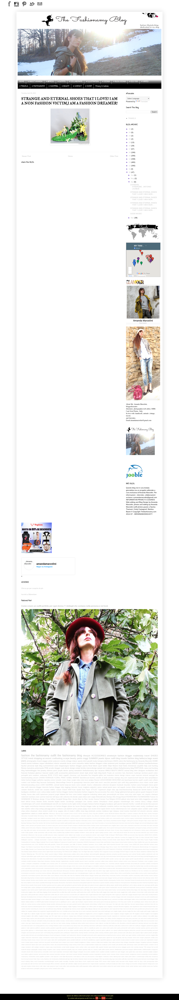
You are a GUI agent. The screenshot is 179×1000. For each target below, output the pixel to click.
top (134, 832)
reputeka (47, 780)
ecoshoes (39, 873)
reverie (94, 809)
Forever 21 (154, 797)
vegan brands (94, 963)
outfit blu (105, 925)
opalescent (134, 923)
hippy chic (90, 890)
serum (72, 942)
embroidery (84, 820)
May (133, 178)
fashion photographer (126, 878)
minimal (145, 775)
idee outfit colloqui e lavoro (133, 892)
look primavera (146, 909)
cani (84, 801)
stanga (40, 949)
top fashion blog (107, 959)
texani (27, 959)
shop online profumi (114, 942)
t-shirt (114, 832)
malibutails (103, 806)
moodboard (150, 806)
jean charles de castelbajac (132, 902)
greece (96, 887)
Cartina (96, 837)
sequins (148, 794)
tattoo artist (128, 956)
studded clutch (94, 952)
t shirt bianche (54, 956)
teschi (23, 959)
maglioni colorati (139, 913)
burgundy (81, 859)
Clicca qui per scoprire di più (32, 588)
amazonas (125, 854)
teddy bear (148, 956)
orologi (41, 809)
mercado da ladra (40, 918)
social (151, 782)
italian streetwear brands (150, 899)
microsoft (79, 918)
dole (39, 820)
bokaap (23, 859)
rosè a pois (47, 940)
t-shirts (111, 956)
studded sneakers (79, 832)
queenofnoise (134, 782)
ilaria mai (148, 894)
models (58, 921)
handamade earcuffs (116, 887)
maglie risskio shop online (70, 913)
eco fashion (63, 804)
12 (130, 166)
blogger (57, 768)
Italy (145, 766)
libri (67, 794)
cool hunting (153, 766)
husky (114, 890)
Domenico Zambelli (90, 839)
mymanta (62, 828)
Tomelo (64, 816)
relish (48, 830)
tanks (123, 956)
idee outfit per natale (42, 894)
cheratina (34, 861)
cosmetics (80, 763)
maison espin (130, 775)
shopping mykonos (146, 942)
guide (100, 887)
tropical (113, 961)
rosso (141, 782)
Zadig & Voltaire (58, 854)
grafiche (87, 887)
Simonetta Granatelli (27, 816)
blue (148, 816)
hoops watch (108, 890)
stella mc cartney (92, 949)
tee (51, 797)
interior (56, 763)
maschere (137, 825)
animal (126, 770)
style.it (97, 832)
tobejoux (116, 811)
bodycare (68, 785)
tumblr (37, 790)
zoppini (102, 835)
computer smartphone (32, 863)
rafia (28, 830)
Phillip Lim (77, 849)
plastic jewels (148, 932)
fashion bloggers (62, 792)
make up (95, 806)
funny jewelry (30, 885)
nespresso (38, 923)
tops (113, 959)
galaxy (59, 885)
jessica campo (36, 904)
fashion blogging (100, 804)
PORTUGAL (139, 768)
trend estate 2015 (96, 961)
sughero (30, 954)
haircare (141, 778)
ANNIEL (155, 835)
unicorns (149, 811)
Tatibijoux (75, 851)
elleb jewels (55, 873)
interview (121, 823)
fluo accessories (101, 792)
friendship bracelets (136, 882)
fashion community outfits (136, 875)
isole (26, 899)
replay (40, 937)
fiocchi (147, 880)
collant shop (104, 861)
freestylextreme (125, 882)
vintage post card (152, 963)
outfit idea (111, 925)
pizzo (134, 932)
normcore (92, 923)
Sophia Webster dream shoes (37, 851)
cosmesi (111, 778)
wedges (91, 780)
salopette (134, 809)
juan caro (66, 904)
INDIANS (41, 844)
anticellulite (30, 856)
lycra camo (82, 911)
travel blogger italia (152, 959)
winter (50, 761)
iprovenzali (143, 823)
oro (34, 925)
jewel (92, 782)
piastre (111, 932)
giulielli (46, 887)
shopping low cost (128, 830)
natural (104, 787)
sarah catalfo (153, 809)
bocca (156, 856)
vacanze (101, 770)
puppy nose (87, 809)
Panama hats (41, 849)
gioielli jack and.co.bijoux (130, 885)
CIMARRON (73, 837)
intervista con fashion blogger (56, 806)
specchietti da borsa (115, 947)
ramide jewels (141, 935)
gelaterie (69, 885)
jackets (32, 825)
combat (120, 861)
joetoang (58, 904)
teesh (104, 773)
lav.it (43, 906)
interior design (120, 775)
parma (128, 763)
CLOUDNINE (82, 837)
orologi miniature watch (56, 925)
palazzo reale (25, 928)
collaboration (97, 785)
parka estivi (106, 928)
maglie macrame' (41, 913)
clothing (72, 818)
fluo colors (110, 792)
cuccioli (146, 866)
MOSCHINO (116, 780)
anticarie (23, 856)
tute (41, 790)
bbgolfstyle (127, 816)
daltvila (84, 868)
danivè (101, 868)
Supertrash (102, 790)
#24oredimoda (101, 797)
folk (44, 823)
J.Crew (47, 799)
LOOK (42, 785)
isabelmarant (154, 897)
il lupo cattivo (141, 894)
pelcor (103, 930)
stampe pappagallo (32, 949)
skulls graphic (29, 832)
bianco (149, 790)
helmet (60, 890)
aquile (38, 856)
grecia (91, 887)
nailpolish (93, 787)
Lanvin (106, 813)
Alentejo (109, 797)
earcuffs (55, 804)
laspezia (30, 906)
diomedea (84, 775)
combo (125, 861)
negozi (42, 763)
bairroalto (103, 816)
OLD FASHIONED (123, 847)
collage (149, 801)
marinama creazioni (89, 916)
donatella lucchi (45, 820)
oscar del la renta (75, 925)
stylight (150, 952)
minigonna (119, 918)
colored (115, 861)
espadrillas (99, 820)
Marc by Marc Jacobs (85, 799)
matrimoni (123, 916)
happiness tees (25, 890)
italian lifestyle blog (98, 899)
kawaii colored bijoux (91, 904)
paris (55, 770)
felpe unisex (147, 820)
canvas (116, 859)
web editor (63, 966)
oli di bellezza (113, 923)
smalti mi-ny (52, 811)
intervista (42, 806)
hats (123, 773)
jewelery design (45, 904)
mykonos (57, 828)
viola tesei (84, 780)
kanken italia (81, 904)
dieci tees (50, 870)
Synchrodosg (58, 851)
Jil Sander (79, 844)
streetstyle (112, 756)
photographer (131, 828)
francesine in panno (98, 882)
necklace (144, 773)
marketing (93, 794)
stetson (112, 949)
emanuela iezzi (73, 873)
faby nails (67, 875)
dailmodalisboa (77, 868)
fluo (89, 775)
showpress (137, 830)
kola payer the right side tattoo (115, 904)
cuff (33, 804)
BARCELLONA (35, 837)
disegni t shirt (83, 870)
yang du (42, 968)
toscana (138, 832)
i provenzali (120, 890)
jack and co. (68, 902)
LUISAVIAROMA (106, 780)
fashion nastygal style (87, 878)
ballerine (108, 816)
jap (109, 902)
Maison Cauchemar (34, 847)
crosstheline (118, 866)
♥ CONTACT (77, 86)
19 (130, 142)
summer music (105, 954)
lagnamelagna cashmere (143, 904)
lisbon (95, 766)
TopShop (96, 851)
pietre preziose (118, 932)
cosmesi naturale (84, 863)
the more (130, 832)
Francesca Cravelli (65, 842)
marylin (109, 916)
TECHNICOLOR (67, 851)
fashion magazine (88, 792)
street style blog (95, 773)
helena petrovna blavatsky (50, 890)
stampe (141, 763)
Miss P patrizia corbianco (130, 813)
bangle (82, 856)
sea (43, 942)
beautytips (134, 816)
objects (101, 923)
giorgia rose (141, 885)
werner (94, 835)
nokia (79, 923)
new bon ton (54, 923)
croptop (131, 818)
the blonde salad (76, 797)
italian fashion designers (59, 899)
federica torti (90, 880)
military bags (96, 918)
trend (30, 758)
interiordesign (91, 768)
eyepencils (24, 875)
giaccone (87, 885)
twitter (105, 766)
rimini (99, 809)
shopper (137, 942)
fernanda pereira (140, 880)
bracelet (51, 801)
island (23, 899)
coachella (91, 861)
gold (64, 887)
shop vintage (124, 942)
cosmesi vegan (94, 863)
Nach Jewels (148, 813)
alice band (130, 799)
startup (58, 949)
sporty (80, 761)
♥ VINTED (145, 81)
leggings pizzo (103, 906)
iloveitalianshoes (32, 897)
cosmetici (118, 773)
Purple (109, 773)
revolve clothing (55, 830)
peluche (124, 828)
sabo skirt (54, 940)
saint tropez (137, 794)
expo (104, 820)
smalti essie (97, 944)
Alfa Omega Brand (119, 797)
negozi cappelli (131, 921)
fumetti (52, 823)
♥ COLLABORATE (75, 81)
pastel (110, 787)
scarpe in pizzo (134, 940)
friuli (143, 882)
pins (124, 932)
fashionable (55, 880)
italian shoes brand (137, 899)
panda (48, 928)
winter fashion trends (123, 966)
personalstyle (111, 794)
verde (40, 813)
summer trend (44, 797)
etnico (120, 873)
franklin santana (109, 882)
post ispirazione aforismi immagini (77, 935)
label (126, 904)
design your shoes (41, 870)
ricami (60, 937)
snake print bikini (139, 944)
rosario (29, 940)
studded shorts (69, 832)
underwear (43, 775)
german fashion (77, 885)
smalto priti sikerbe (117, 944)
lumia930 (53, 911)
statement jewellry (66, 949)
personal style (31, 932)
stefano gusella (82, 949)
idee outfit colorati (146, 892)
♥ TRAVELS (23, 86)
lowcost (45, 773)
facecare (43, 782)
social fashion (57, 947)
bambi (62, 785)
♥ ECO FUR (133, 81)
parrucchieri (154, 928)
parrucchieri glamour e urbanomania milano (34, 930)
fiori (39, 770)
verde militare (69, 835)
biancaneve (123, 856)
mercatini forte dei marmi (52, 918)
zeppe (93, 797)
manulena (30, 768)
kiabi (96, 782)
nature (100, 794)
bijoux (107, 758)
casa (146, 768)
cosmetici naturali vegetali (116, 863)
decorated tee (29, 820)
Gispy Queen (115, 842)
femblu (83, 768)
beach (90, 856)
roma (126, 794)
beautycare (137, 790)
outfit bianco (99, 925)
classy (143, 801)
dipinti (77, 870)
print (30, 775)
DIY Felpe (136, 837)
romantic (59, 780)
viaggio (45, 761)
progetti (108, 935)
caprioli (131, 859)
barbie (86, 856)
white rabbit (92, 966)
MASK (135, 844)
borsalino (40, 859)
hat (105, 775)
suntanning (144, 954)
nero (22, 809)
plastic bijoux (140, 932)
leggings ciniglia (67, 906)
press (115, 787)
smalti (35, 832)
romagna (80, 830)
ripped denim (105, 809)
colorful (155, 801)
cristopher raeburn (98, 866)
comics (23, 863)
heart (96, 823)
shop (121, 830)
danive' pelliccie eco (92, 868)
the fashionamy (40, 755)
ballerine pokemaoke (73, 856)
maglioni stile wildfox (32, 916)
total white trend (132, 959)
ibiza (146, 778)
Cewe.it (71, 813)
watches (45, 813)
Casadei (66, 813)
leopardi (150, 906)
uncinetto (57, 963)
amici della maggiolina (143, 799)
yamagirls (37, 968)
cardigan (30, 818)
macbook (89, 911)
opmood (145, 923)
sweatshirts (32, 956)
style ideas (139, 952)
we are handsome (86, 835)
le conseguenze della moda (54, 906)
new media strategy (64, 923)
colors (120, 761)
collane (155, 780)
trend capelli (86, 961)
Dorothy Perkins (102, 839)
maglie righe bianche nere (54, 913)
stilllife (77, 811)
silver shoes (50, 944)
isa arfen (147, 897)
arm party (154, 799)
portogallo (24, 775)
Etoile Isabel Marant (119, 839)
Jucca (96, 844)
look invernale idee (128, 909)
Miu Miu (141, 813)
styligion (155, 952)
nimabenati (74, 923)
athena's (96, 816)
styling (101, 832)
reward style (54, 937)
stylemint (145, 952)
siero (37, 944)
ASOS (115, 761)
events (63, 761)
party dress (106, 828)
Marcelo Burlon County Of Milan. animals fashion (55, 847)
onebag (84, 828)
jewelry (43, 770)
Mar (132, 218)
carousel (146, 859)
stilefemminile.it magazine (150, 949)
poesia (23, 935)
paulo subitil (90, 930)
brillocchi (66, 859)
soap (51, 947)
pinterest (111, 763)
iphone (70, 806)
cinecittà (71, 861)
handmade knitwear (152, 887)
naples (68, 828)
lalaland (62, 794)
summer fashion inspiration (81, 954)
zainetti (55, 968)
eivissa (44, 873)
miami (74, 918)
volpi (48, 966)
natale (51, 773)
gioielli (89, 761)
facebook (120, 785)
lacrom (61, 825)
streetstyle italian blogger (70, 952)
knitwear (35, 763)
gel (66, 885)
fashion (25, 755)
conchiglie (43, 863)
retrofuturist (46, 937)
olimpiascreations (77, 828)
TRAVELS (132, 118)
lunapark (105, 825)
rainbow (134, 935)
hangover (149, 792)
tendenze (105, 811)
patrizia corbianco (57, 809)
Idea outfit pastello (49, 844)
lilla (58, 909)
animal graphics (75, 816)
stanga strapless (47, 949)
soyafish (140, 766)
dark (114, 868)
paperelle (58, 928)
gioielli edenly (118, 885)
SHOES (154, 756)
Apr (132, 182)
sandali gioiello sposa (64, 940)
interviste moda (125, 897)
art (113, 773)
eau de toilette (120, 870)
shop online (25, 811)
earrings (117, 778)
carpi (151, 859)
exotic (145, 873)
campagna (78, 801)
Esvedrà (109, 839)
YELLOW (38, 854)
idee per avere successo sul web (64, 894)
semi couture (62, 942)
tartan (125, 832)
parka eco (99, 928)
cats (38, 818)
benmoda (109, 856)
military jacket (25, 828)
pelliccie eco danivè (112, 930)
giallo (66, 823)
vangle (73, 780)
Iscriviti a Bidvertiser (29, 594)
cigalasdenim (65, 861)
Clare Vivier (102, 837)
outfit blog (115, 758)
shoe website (104, 942)
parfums (76, 928)
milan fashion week (133, 806)
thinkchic (31, 790)
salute (140, 809)
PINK (46, 768)
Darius (60, 839)
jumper (39, 825)
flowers (115, 766)
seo (143, 794)
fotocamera (76, 882)
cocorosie (97, 861)
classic (67, 818)
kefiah (99, 904)
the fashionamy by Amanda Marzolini (138, 761)
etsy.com (124, 778)
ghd (83, 885)
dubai (48, 792)
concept (81, 818)
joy (62, 904)
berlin (118, 856)
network (44, 923)
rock (128, 809)
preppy (144, 828)
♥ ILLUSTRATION (92, 81)
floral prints (62, 882)
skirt (144, 787)
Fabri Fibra (140, 839)
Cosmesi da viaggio (126, 837)
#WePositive (119, 835)
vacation (46, 790)
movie (84, 921)
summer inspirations (95, 954)
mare (125, 825)
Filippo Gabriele (40, 842)
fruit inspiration (149, 882)
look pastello (138, 909)
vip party (24, 966)
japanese (113, 902)
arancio (43, 856)
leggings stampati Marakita (116, 906)
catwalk (83, 785)
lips (71, 909)
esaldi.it (53, 792)
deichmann (108, 761)
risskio (113, 809)
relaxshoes (35, 937)
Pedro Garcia (57, 849)
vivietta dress (35, 966)
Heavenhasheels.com (27, 844)
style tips (92, 832)
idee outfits (51, 894)
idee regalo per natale (118, 894)
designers (112, 785)
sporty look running (132, 947)
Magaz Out (24, 847)
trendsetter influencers (28, 835)
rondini (153, 937)
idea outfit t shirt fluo (90, 892)
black (61, 775)
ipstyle (99, 768)
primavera (150, 828)
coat (62, 768)
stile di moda (48, 832)
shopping (38, 758)
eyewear (37, 875)
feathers (83, 880)
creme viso (74, 866)
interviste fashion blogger (51, 787)
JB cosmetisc (65, 844)
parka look (113, 928)
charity (54, 818)
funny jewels (37, 885)
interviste (86, 782)
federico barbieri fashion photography (105, 880)
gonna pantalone (71, 887)
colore (76, 818)
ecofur (70, 804)
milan (105, 763)
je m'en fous (120, 902)
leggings (68, 787)
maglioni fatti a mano (117, 825)
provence (114, 935)
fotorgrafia (83, 882)
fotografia (95, 775)
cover (39, 792)
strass (55, 832)
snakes (146, 944)
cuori (22, 868)
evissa (141, 873)
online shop (35, 809)
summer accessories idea (41, 954)
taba (118, 832)
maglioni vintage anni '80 (46, 916)
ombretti (128, 923)
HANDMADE (25, 799)
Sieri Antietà (24, 851)
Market (117, 813)
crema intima (58, 866)
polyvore (56, 761)
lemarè (66, 825)
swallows (155, 954)
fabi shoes (44, 875)
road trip (124, 937)
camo (78, 785)
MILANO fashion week (151, 844)
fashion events (148, 875)
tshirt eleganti (129, 961)
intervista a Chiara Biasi (97, 897)
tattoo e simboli (136, 956)
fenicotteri (128, 880)
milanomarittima (87, 918)
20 (130, 139)
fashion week (35, 880)
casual (35, 818)
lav (74, 806)
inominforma (34, 806)
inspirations (75, 897)
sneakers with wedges (32, 947)
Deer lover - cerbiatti (78, 839)
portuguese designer (60, 935)
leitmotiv (74, 787)
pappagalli (71, 928)
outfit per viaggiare (140, 925)
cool (78, 775)
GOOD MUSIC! (136, 214)
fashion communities (122, 875)
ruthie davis (91, 830)
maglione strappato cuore (105, 913)
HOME (21, 81)
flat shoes (24, 882)
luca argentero (42, 911)
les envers (40, 909)
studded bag (60, 832)
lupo (77, 911)
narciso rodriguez (101, 921)
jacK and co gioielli (58, 902)
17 (130, 149)
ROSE (50, 775)
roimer (53, 780)
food (120, 766)
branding (60, 859)
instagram (82, 897)
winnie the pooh (112, 966)
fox (92, 882)
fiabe (153, 820)
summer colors (108, 832)
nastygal (152, 775)
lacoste (133, 904)
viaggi (85, 758)
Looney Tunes (128, 844)
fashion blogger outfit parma (125, 820)
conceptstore (88, 818)
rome (137, 937)
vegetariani (61, 835)
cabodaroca (95, 859)
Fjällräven (57, 842)
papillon (100, 828)
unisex (37, 785)
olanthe (27, 809)
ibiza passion (153, 804)
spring (71, 770)
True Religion (110, 799)
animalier (83, 816)
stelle (99, 949)
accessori (46, 758)
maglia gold (143, 911)
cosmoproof (154, 863)
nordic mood (85, 923)
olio (118, 923)
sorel (74, 763)
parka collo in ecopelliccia (87, 928)
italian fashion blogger (29, 780)
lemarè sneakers (73, 825)
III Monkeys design (37, 799)
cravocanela (116, 818)
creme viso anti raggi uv (85, 866)
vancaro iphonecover (83, 963)
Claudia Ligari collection (113, 837)
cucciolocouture (153, 866)
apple (35, 856)
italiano (28, 902)
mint (124, 918)
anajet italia (111, 790)
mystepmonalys (91, 921)
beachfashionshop (125, 790)
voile (41, 966)
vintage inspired (142, 963)
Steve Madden (49, 816)
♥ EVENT (88, 86)
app (117, 790)
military (115, 768)
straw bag (84, 811)
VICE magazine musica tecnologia (109, 851)
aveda (54, 856)
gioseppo (147, 885)
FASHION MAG (131, 797)
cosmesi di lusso (73, 863)
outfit (53, 755)
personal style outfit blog (120, 782)
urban (55, 835)
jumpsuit (51, 794)
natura (99, 787)
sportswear (41, 832)
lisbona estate (76, 909)
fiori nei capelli (154, 880)
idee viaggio (128, 894)
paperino (64, 928)
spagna (60, 811)
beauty (73, 758)
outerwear (92, 925)
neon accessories (149, 921)
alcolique (86, 854)
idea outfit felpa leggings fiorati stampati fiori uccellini (48, 892)
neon (156, 806)
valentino (70, 963)
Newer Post (26, 156)
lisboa (85, 825)
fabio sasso (50, 875)
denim (67, 768)
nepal (33, 923)
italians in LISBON (35, 902)
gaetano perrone (52, 885)
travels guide (58, 961)
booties (92, 778)
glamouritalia (52, 887)
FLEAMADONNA (144, 797)
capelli (140, 780)
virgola (29, 966)
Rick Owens (92, 849)
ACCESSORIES (98, 756)
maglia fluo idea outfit (133, 911)
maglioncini (81, 913)
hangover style (90, 823)
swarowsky (24, 956)
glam (74, 823)
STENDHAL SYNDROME (123, 849)
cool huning (101, 818)
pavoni (120, 828)
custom (37, 804)
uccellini (45, 835)
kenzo (104, 904)
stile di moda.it (69, 811)
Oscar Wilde (25, 849)
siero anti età (43, 944)
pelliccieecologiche (123, 930)
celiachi (42, 818)
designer (141, 770)
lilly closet (62, 909)
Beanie (96, 780)
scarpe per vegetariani (146, 940)
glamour (38, 773)
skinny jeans (145, 830)
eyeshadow (31, 875)
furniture (44, 885)
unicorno (50, 835)
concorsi (94, 818)
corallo (107, 818)
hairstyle (126, 804)
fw (72, 782)
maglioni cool (148, 913)
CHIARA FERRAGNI (46, 778)
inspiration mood (66, 897)
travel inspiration (39, 961)
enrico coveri (92, 820)
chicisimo (47, 861)
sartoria (118, 940)
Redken (86, 849)
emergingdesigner (83, 873)
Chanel (64, 790)
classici (81, 861)
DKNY (152, 837)
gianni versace (94, 885)
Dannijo (55, 839)
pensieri (138, 930)
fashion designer (139, 820)
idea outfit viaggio (102, 892)
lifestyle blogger (86, 806)
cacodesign (70, 801)
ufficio (52, 963)
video (78, 780)
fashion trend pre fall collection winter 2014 (145, 878)
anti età (155, 854)
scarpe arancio (125, 940)
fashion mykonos (76, 878)
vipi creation (76, 835)
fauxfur (24, 766)
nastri (108, 921)
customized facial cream (51, 868)
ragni (129, 935)
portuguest (139, 828)
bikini (144, 816)
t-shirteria (105, 956)
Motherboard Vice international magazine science (85, 847)
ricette (72, 937)
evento (29, 763)
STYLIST (94, 790)
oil (70, 828)
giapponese (102, 885)
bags (150, 758)
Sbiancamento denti (140, 849)
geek (63, 885)
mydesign (137, 773)
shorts (146, 782)
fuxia (56, 823)
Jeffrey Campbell (56, 799)
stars (54, 949)
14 (130, 159)
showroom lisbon (30, 944)
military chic (103, 918)
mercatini (149, 825)
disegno (90, 870)
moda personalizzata (49, 921)
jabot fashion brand (47, 902)
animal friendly (136, 854)
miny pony (129, 918)
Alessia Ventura (26, 837)
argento (89, 816)
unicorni (143, 811)
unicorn (35, 778)
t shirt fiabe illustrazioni (65, 956)
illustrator (24, 897)
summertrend (48, 766)
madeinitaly (138, 756)
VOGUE (122, 851)
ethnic (116, 873)
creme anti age (66, 866)
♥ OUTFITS (62, 81)
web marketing (71, 966)
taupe (143, 956)
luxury (80, 787)
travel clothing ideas (27, 961)
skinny (75, 944)
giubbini (70, 823)
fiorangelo (144, 785)
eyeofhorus (154, 873)
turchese (35, 963)
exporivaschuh (133, 778)
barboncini (120, 816)
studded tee (113, 952)
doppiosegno (64, 766)
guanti (143, 792)
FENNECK (133, 839)
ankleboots (149, 854)
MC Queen (140, 844)
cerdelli (28, 861)
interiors (87, 897)
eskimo (112, 873)
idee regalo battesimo (92, 894)
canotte (111, 859)
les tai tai (46, 909)
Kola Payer (86, 790)
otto (82, 925)
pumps (80, 809)
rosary (34, 940)
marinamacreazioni (101, 916)
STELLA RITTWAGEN (108, 849)
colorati (110, 861)
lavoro (77, 806)
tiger (111, 811)
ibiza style (155, 890)
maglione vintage (119, 913)
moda (95, 761)
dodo (94, 870)
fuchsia (48, 823)
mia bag (123, 806)
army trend (48, 856)
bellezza (143, 758)
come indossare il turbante (136, 861)
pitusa (130, 932)
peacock (98, 930)
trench (152, 832)
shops (69, 780)
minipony (38, 828)
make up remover (62, 916)
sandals (145, 809)
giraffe (152, 885)
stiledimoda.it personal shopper (124, 949)
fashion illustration (75, 792)
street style (84, 773)
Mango (65, 799)
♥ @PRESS (50, 81)
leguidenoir (136, 906)
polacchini (29, 935)
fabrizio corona (59, 875)
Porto (81, 849)
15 (130, 156)
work (89, 797)
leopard (145, 906)
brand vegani (54, 859)
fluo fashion (39, 823)
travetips (71, 961)
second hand (54, 942)
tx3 (138, 811)
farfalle (82, 875)
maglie (149, 911)
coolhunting (57, 758)
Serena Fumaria (99, 799)
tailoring (115, 956)
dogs (104, 870)
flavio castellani (40, 882)
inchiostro (40, 897)
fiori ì (156, 820)
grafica (78, 823)
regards (122, 787)
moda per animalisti (36, 921)
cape (123, 859)
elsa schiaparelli (63, 873)
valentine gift (63, 963)
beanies (39, 801)
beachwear (128, 780)
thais (35, 959)
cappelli (66, 775)
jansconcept (104, 902)
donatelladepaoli (46, 804)
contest (24, 782)
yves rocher (48, 968)
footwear (31, 773)
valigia (75, 963)
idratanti (135, 894)
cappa (127, 859)
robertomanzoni (121, 809)
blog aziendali (144, 856)
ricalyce (62, 830)
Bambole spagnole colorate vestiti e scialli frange (55, 837)
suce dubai (24, 954)
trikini (108, 961)
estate (77, 768)
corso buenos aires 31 (53, 863)
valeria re (34, 813)
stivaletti (23, 952)
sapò (114, 940)
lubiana (35, 911)
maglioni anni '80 (129, 913)
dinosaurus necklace (69, 870)
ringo (89, 937)
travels (124, 758)
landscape (24, 906)
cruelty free (125, 866)
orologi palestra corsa (42, 925)
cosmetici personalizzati (132, 863)
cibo (57, 818)
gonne (78, 887)
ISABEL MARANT (72, 778)
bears (94, 856)
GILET (76, 813)
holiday (23, 794)
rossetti (86, 830)
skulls (23, 832)
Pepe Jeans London (68, 849)
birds (129, 856)
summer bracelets (54, 954)
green (156, 785)
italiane (23, 902)
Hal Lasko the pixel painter (150, 842)
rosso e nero (40, 940)
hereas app (70, 890)
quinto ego (125, 935)
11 (130, 169)
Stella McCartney (39, 816)
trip (36, 835)
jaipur (73, 902)
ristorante (68, 830)
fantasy (108, 820)
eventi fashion (126, 873)
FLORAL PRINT (60, 778)
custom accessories (37, 868)
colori (56, 766)
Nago (107, 847)
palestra (32, 928)
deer (136, 770)
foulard (88, 882)
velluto (84, 797)
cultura (43, 792)
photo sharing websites (102, 932)
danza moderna (107, 868)
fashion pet (116, 878)
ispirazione (44, 794)
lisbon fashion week (93, 825)
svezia (150, 954)
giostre (119, 804)
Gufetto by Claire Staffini (134, 842)
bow (151, 816)
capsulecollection (139, 859)
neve (48, 923)
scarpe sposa (29, 942)
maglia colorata (122, 911)
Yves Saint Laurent (47, 854)
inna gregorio (54, 897)
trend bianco (78, 961)
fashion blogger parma (79, 766)
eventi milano (135, 873)
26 (130, 129)
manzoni (139, 775)
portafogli (40, 935)
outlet (96, 828)
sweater (24, 790)
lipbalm (67, 909)
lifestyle (86, 756)
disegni (35, 820)
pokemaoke (39, 768)
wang (51, 966)
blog (131, 770)
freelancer (118, 882)
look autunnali (102, 909)
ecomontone (25, 873)
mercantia (143, 825)
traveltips (65, 961)
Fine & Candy (50, 842)
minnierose (132, 766)
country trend (43, 866)
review (128, 787)
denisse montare (147, 868)
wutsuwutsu (29, 968)
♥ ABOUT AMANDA (35, 81)
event (155, 758)
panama (43, 928)
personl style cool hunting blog (44, 932)
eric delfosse (97, 873)
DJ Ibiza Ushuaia (144, 837)
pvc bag (23, 830)
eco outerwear (153, 870)
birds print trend (135, 856)
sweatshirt (78, 770)
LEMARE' (101, 813)
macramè (95, 911)
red (118, 787)
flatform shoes (31, 882)
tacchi (121, 832)
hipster (95, 890)
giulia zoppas (32, 887)
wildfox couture (55, 790)
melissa (116, 806)
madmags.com (108, 911)
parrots (148, 928)
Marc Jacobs (72, 799)
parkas (143, 928)
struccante (87, 952)
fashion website (25, 880)
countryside (50, 866)
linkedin (81, 825)
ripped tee (109, 937)
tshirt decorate (120, 961)
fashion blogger (125, 756)
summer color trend (66, 954)
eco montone (145, 870)
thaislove (46, 959)
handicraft (126, 887)
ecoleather (53, 820)
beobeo (114, 856)
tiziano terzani (88, 959)
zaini (98, 835)
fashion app (97, 875)
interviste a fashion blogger (113, 897)
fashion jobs (54, 878)
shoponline (132, 942)
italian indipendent (87, 899)
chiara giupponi (114, 801)
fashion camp (136, 785)
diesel (55, 870)
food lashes (69, 882)
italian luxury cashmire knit (112, 899)
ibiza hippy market (146, 890)
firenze (68, 782)
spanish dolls (94, 947)
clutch (86, 861)
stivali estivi (30, 952)
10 (130, 172)
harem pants (34, 890)
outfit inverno (125, 925)
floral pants (55, 882)
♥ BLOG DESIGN (119, 81)
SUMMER (93, 758)
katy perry (55, 825)
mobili (149, 918)
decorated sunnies (136, 868)
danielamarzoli (147, 818)
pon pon (34, 935)
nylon (97, 923)
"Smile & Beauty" (110, 835)
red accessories (41, 830)
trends (156, 832)
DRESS (135, 763)
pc (95, 930)
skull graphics (153, 830)
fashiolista (114, 820)
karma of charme (47, 825)
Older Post (114, 156)
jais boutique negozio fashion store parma (88, 902)
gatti (115, 804)
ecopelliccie (65, 820)
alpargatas (103, 854)
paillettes (40, 780)
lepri (154, 906)
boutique (122, 763)
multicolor (51, 828)
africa (78, 854)
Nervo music (113, 847)
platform (70, 809)
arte (122, 780)
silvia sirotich (43, 811)
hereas (65, 890)
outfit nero (132, 925)
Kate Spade (76, 790)
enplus (91, 873)
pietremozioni (74, 773)
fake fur (72, 875)
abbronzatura (67, 854)
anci (130, 854)
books (45, 801)
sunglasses (133, 954)
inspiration (110, 775)
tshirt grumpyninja (148, 961)
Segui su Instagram (44, 567)
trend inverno (124, 811)
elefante (49, 873)
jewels (101, 758)
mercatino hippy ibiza (66, 918)
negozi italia (140, 921)
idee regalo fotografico (105, 894)
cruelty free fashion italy (136, 866)
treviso (105, 961)
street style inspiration (55, 952)
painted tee (150, 925)
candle (107, 859)
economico (32, 873)
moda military (27, 921)
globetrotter (59, 887)
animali (56, 785)
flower (34, 823)
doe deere (99, 870)
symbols (47, 956)
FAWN (127, 839)
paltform (37, 928)
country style (34, 866)
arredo (51, 768)
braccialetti (46, 859)
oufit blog (86, 925)
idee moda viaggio (119, 892)
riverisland (74, 830)
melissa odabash (142, 916)
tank (119, 956)
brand (39, 761)
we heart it (56, 966)
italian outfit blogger (125, 899)
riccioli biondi (66, 937)
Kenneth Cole (119, 844)
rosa (130, 794)
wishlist (144, 966)
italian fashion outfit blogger (74, 899)
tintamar (81, 959)
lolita (86, 909)
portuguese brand (48, 935)
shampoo (154, 794)
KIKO (108, 844)
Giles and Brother (106, 842)
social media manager (68, 947)
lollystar (95, 909)
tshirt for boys (138, 961)
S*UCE (55, 775)
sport (100, 766)
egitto (74, 804)
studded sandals (105, 952)
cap (120, 859)
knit (104, 768)
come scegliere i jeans (151, 861)
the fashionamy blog (69, 755)
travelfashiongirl (49, 961)
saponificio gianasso (106, 940)
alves (68, 816)
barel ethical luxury (28, 801)
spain (156, 782)
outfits (89, 828)
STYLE (24, 758)
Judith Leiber (102, 844)
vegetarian (102, 963)
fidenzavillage (61, 782)
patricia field (82, 930)
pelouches (133, 930)
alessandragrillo (94, 854)
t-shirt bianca (77, 956)
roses (64, 780)
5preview (141, 835)
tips (96, 770)
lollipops (90, 909)
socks (77, 947)
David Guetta (67, 839)
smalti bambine (89, 944)
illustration (129, 773)
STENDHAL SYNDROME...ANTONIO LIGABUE (140, 187)
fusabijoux (109, 804)
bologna (101, 761)
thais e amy (40, 959)
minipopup (45, 828)
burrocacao (88, 859)
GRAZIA (86, 842)
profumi (155, 828)
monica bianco (70, 921)
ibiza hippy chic (135, 890)
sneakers (36, 775)
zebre (59, 968)
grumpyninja (78, 782)
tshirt (85, 761)
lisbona (49, 770)
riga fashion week (79, 937)
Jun (132, 175)
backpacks (59, 856)
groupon (82, 823)
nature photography (116, 921)
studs (87, 832)
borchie (135, 780)
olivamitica (123, 923)
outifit (92, 828)
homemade (108, 823)
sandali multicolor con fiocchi (79, 940)
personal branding (146, 930)
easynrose (112, 870)
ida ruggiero (29, 892)
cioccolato (62, 818)
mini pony (33, 828)
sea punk (47, 942)
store (37, 797)
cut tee (61, 868)
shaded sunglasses (80, 942)
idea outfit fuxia (69, 892)
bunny (76, 859)
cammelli (102, 859)
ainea (82, 854)
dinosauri (59, 870)
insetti (59, 897)
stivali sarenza (38, 952)
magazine (86, 794)
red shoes (120, 794)
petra (61, 932)
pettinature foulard (69, 932)
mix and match (142, 918)
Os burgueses (153, 847)
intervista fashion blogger (132, 823)
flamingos (29, 823)
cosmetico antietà (145, 863)
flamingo (23, 823)
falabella (77, 875)
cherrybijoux (103, 801)
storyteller (46, 952)
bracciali (155, 816)
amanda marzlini (117, 854)
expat (149, 873)
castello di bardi (101, 778)
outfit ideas (117, 925)
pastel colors (153, 773)
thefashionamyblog (28, 785)
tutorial (44, 963)
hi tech (155, 792)
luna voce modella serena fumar (66, 911)
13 (130, 162)
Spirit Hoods (50, 851)
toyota (139, 959)
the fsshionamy (54, 959)
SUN (132, 849)
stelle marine (105, 949)
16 (130, 152)
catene (95, 801)
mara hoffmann (77, 916)
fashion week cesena (45, 880)
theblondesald (63, 959)
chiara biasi (40, 861)
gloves (138, 792)
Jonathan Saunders (88, 844)
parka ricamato (136, 928)
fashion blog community (109, 875)
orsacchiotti (66, 925)
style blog (154, 787)
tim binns (75, 959)
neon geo (28, 923)
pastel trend (114, 828)
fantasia (91, 804)
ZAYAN (118, 799)
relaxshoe (28, 937)
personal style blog (34, 766)
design (72, 768)
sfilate (133, 787)
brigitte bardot (60, 801)
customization (138, 818)
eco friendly (132, 870)
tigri (72, 959)
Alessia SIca (59, 813)
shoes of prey (115, 830)
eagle (107, 870)
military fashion (111, 918)
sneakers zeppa (44, 947)
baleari (65, 856)
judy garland (73, 904)
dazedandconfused (121, 868)
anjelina (143, 854)
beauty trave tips (101, 856)
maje (55, 916)
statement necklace (28, 797)
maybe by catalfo (131, 916)
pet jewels (57, 932)
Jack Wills (73, 844)
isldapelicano (150, 823)
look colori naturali (111, 909)
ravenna (147, 935)
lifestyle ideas (53, 909)
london (79, 794)
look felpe (120, 909)
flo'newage (48, 882)
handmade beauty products (137, 887)
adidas (74, 854)
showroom (34, 811)
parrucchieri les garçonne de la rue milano (60, 930)
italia (62, 787)
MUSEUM (112, 813)
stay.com (74, 949)
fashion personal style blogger (103, 878)
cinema (137, 801)
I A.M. (36, 844)
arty (93, 816)
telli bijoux (56, 797)
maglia (115, 911)
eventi (23, 763)
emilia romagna (82, 804)
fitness (23, 768)
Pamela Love (33, 849)
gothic (82, 887)
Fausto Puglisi (148, 839)
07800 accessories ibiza (130, 835)
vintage (69, 761)
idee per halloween (80, 894)
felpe (110, 766)
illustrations (154, 894)
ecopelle (59, 820)
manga (71, 916)
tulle (31, 963)
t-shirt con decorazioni (87, 956)
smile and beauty (128, 944)
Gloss (91, 813)
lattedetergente (37, 906)
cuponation (28, 868)
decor (129, 868)
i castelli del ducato (141, 804)
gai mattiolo (61, 823)
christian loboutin (55, 861)
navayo (125, 921)
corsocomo (64, 863)
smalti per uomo (106, 944)
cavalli (145, 780)
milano (74, 761)
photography (32, 761)
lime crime (73, 794)
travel (147, 756)
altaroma (108, 854)
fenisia (133, 880)
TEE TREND (58, 816)
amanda (63, 763)
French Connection (77, 842)
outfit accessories (61, 773)
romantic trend (131, 937)
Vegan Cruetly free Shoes (132, 851)
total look (143, 832)
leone (141, 906)
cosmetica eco (103, 863)
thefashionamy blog (126, 768)
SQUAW (99, 849)
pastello (76, 930)
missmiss (135, 918)
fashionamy (51, 782)
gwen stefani (106, 887)
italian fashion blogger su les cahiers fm (39, 899)
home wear (101, 890)
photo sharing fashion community (85, 932)
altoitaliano (49, 763)
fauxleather (77, 880)
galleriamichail (125, 792)
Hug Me (95, 813)
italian (156, 823)
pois (116, 763)
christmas (73, 775)
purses (119, 935)
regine (23, 937)
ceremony (48, 818)
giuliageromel (40, 887)
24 (130, 132)
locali (101, 825)
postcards (90, 935)
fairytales (127, 785)
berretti (144, 790)
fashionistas (62, 880)
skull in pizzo (81, 944)
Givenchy (86, 813)
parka (79, 758)
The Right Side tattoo (87, 851)
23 (130, 136)
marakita (110, 806)
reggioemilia (154, 935)
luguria (49, 911)
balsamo (114, 816)
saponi (98, 940)
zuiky (62, 968)
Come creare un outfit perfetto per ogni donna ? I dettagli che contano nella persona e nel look (64, 606)
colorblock (32, 792)
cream (122, 818)
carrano (89, 801)
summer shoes (115, 954)
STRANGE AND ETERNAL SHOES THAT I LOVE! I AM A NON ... (143, 193)
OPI (130, 847)
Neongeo (155, 813)
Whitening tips (31, 854)
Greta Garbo (123, 842)
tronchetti (133, 811)
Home (70, 156)
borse (69, 763)
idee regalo (25, 806)
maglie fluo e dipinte (29, 913)
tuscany (40, 835)
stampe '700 (142, 947)
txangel (48, 963)
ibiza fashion (127, 890)
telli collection (65, 797)
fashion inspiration (45, 878)
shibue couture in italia (93, 942)
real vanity (33, 830)
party (104, 794)
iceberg (23, 892)
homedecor (101, 823)
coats (150, 780)
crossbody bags (109, 866)
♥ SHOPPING (53, 86)
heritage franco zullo (80, 890)
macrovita (101, 911)
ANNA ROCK (148, 835)
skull (148, 787)
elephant (78, 820)
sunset (139, 954)
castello (155, 859)
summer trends (124, 954)
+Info (103, 998)
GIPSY (80, 813)
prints (75, 809)
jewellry (53, 904)
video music (121, 963)
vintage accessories (131, 963)
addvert (123, 799)
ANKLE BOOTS (111, 770)
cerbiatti (23, 861)
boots (74, 785)
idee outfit (24, 787)
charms (89, 785)
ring (86, 937)
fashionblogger (31, 770)
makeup (109, 768)
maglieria (86, 787)
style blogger (121, 952)
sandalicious (91, 940)
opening (140, 923)
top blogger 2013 (97, 959)
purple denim (63, 770)
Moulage (102, 847)
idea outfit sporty (79, 892)
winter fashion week (136, 966)
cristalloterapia (26, 804)
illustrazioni (115, 823)
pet (65, 809)
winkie (105, 966)
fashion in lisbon (35, 878)
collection (105, 785)
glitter (101, 775)
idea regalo (110, 892)
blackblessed (84, 778)
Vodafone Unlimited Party (148, 851)
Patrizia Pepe (49, 849)
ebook (127, 870)
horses (29, 794)
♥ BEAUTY (65, 86)
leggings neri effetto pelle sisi (89, 906)
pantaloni (53, 928)
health (40, 890)
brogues (71, 859)
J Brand (58, 844)
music (101, 782)
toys (148, 832)
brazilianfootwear (151, 763)
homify (131, 804)
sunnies (99, 811)
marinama (131, 825)
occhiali (106, 923)
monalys (62, 921)
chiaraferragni (125, 801)
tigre (69, 959)
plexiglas (155, 932)
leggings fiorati (76, 906)
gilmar (108, 885)
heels (125, 766)
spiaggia (123, 947)
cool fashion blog (33, 782)
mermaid (155, 825)
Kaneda (112, 844)
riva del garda (117, 937)
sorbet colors (83, 947)
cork (110, 818)
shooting (139, 787)
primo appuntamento (100, 935)
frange (117, 792)
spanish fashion (103, 947)
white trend (99, 966)
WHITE (121, 770)
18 (130, 146)
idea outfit (36, 794)
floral (90, 766)
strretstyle (91, 811)
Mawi (121, 813)
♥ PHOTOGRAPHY (38, 86)
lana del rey (154, 904)
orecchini (107, 782)
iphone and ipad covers (137, 897)
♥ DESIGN (106, 81)
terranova (155, 956)
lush (109, 825)
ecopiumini (72, 820)
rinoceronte (95, 937)
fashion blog (133, 758)
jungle (57, 794)
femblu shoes (120, 880)
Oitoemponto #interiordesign (140, 847)
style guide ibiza (130, 952)
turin (40, 963)
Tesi (79, 851)
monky (143, 806)
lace (129, 904)
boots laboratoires (31, 859)
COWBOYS (89, 837)
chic (132, 801)
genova (133, 792)
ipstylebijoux (153, 778)
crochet (126, 818)
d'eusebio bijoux (68, 868)
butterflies (24, 818)
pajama (155, 925)
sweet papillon (40, 956)
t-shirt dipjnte (98, 956)
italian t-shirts (25, 825)
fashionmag (70, 880)
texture (31, 959)
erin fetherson (105, 873)
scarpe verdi (37, 942)
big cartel (140, 816)
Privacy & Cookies (102, 86)
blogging (151, 856)
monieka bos (78, 921)
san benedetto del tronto (103, 830)
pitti (127, 932)
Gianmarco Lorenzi (94, 842)
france (151, 785)
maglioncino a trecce (91, 913)
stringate (80, 952)
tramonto (143, 959)
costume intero (25, 866)
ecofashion (150, 770)
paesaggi (47, 809)
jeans (23, 761)
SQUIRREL (49, 785)
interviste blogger (35, 787)
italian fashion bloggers (94, 763)
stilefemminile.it (137, 949)
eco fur (138, 870)
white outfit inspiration (82, 966)
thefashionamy (88, 770)
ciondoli (77, 861)
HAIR (70, 790)
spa (89, 947)
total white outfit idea (121, 959)
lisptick (83, 909)
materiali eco (115, 916)
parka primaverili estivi (124, 928)
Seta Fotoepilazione (152, 849)
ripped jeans (102, 937)
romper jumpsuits (145, 937)
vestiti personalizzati (112, 963)
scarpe (66, 758)
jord (35, 825)
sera (68, 942)
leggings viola (128, 906)
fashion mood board (64, 878)
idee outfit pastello (30, 894)
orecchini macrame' (27, 925)
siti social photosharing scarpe (64, 944)
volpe (44, 966)
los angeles (29, 911)
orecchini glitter (153, 923)
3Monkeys (52, 813)
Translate (144, 101)
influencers (46, 897)
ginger (112, 885)
